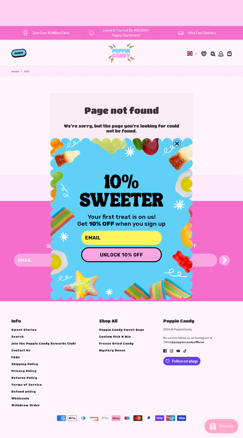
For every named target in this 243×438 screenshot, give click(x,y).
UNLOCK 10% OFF (121, 255)
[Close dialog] (177, 143)
